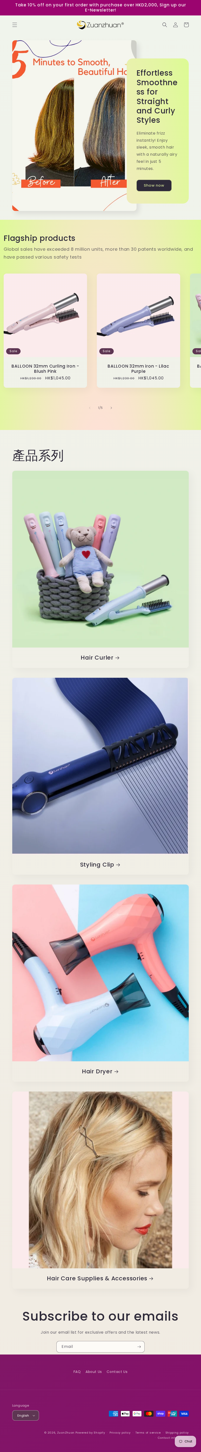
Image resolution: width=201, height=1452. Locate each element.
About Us (94, 1371)
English (23, 1415)
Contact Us (117, 1371)
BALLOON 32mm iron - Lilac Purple (138, 369)
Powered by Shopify (90, 1433)
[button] (14, 24)
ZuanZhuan (66, 1433)
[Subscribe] (139, 1347)
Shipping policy (177, 1433)
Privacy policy (120, 1433)
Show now (154, 185)
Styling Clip (97, 864)
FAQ (77, 1371)
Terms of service (148, 1433)
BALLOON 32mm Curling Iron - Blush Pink (45, 369)
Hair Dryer (97, 1071)
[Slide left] (89, 407)
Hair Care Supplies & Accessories (97, 1278)
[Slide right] (111, 407)
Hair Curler (97, 657)
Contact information (173, 1438)
